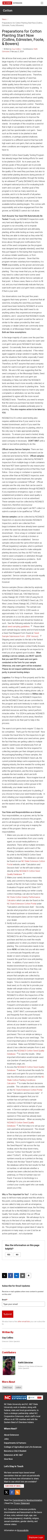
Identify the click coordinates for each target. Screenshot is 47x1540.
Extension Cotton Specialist (11, 1341)
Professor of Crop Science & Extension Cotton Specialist (30, 1367)
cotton (18, 1387)
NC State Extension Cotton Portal (21, 903)
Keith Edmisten (25, 1362)
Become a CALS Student (15, 1451)
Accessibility (23, 1530)
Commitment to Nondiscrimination (27, 1500)
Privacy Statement (22, 1503)
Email (5, 1300)
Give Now (8, 1459)
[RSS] (17, 1492)
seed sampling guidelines (19, 626)
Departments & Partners (15, 1443)
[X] (6, 1492)
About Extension (11, 1435)
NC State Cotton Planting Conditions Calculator (25, 1080)
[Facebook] (12, 1492)
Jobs (6, 1439)
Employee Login (36, 1537)
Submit (8, 1314)
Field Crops (7, 1387)
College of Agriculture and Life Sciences (22, 1447)
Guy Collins (16, 49)
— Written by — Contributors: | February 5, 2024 (20, 50)
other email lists (24, 1322)
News (4, 19)
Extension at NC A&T (13, 1455)
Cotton (7, 10)
